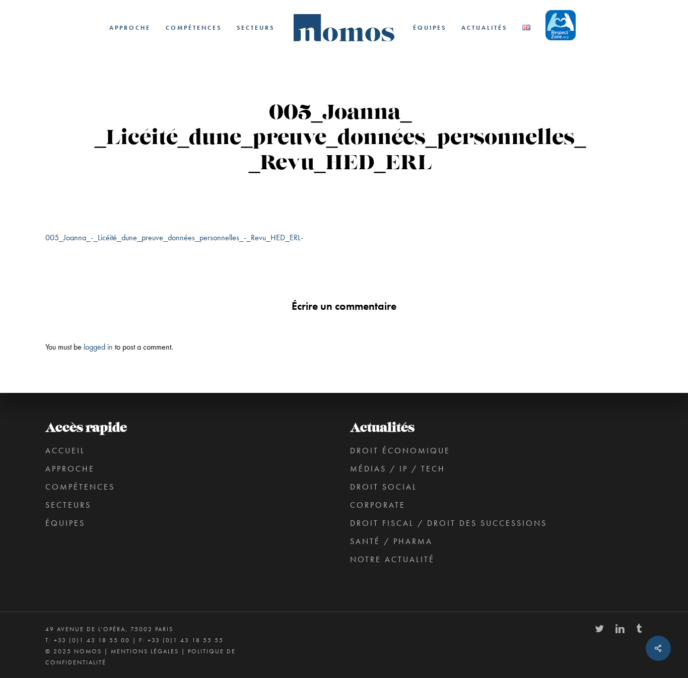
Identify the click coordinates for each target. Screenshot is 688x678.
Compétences (80, 487)
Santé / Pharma (391, 541)
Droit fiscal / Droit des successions (448, 523)
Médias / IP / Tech (397, 468)
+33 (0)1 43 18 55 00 (92, 640)
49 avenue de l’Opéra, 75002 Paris (109, 629)
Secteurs (68, 505)
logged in (98, 347)
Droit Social (383, 487)
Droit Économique (400, 450)
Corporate (377, 505)
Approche (70, 468)
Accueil (65, 450)
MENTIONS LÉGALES (145, 651)
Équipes (65, 523)
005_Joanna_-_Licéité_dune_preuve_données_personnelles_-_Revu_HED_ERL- (174, 237)
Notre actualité (392, 559)
